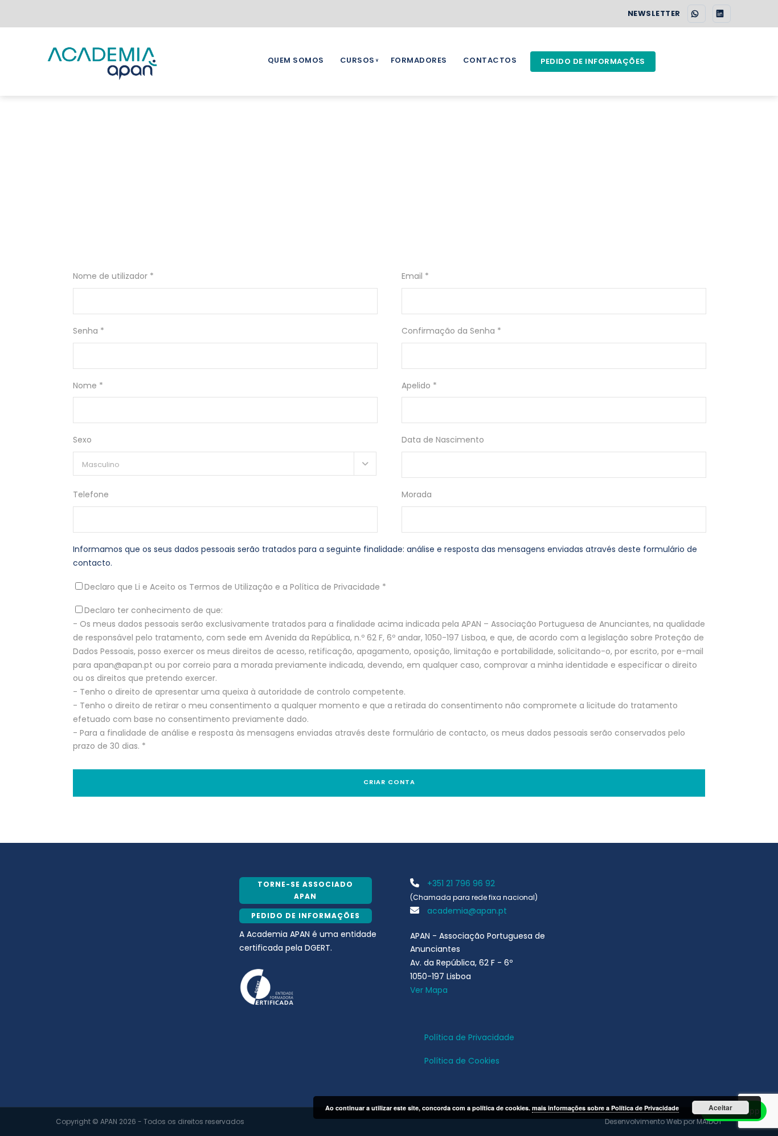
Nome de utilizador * (113, 276)
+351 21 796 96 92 (460, 883)
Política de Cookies (461, 1060)
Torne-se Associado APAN (305, 889)
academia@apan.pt (466, 910)
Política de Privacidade (469, 1037)
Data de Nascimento (443, 439)
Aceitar (720, 1107)
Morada (417, 494)
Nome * (88, 385)
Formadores (419, 60)
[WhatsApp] (696, 14)
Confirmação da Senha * (451, 330)
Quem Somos (296, 60)
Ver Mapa (429, 990)
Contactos (490, 60)
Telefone (91, 494)
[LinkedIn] (722, 14)
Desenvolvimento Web (643, 1121)
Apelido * (419, 385)
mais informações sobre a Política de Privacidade (605, 1107)
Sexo (82, 439)
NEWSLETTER (654, 14)
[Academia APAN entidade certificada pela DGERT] (267, 986)
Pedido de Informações (592, 61)
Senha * (88, 330)
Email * (415, 276)
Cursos (357, 60)
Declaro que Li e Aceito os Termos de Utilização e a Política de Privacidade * (235, 587)
